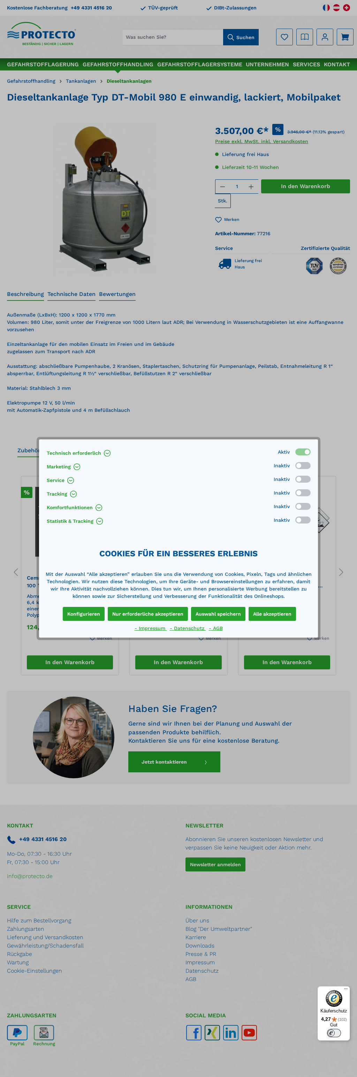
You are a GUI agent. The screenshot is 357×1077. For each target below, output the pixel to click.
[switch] (334, 1033)
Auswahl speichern (218, 614)
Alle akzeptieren (272, 614)
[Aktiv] (303, 451)
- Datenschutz (188, 628)
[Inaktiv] (303, 465)
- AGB (216, 628)
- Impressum (151, 628)
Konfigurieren (83, 614)
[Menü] (346, 990)
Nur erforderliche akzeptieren (147, 614)
